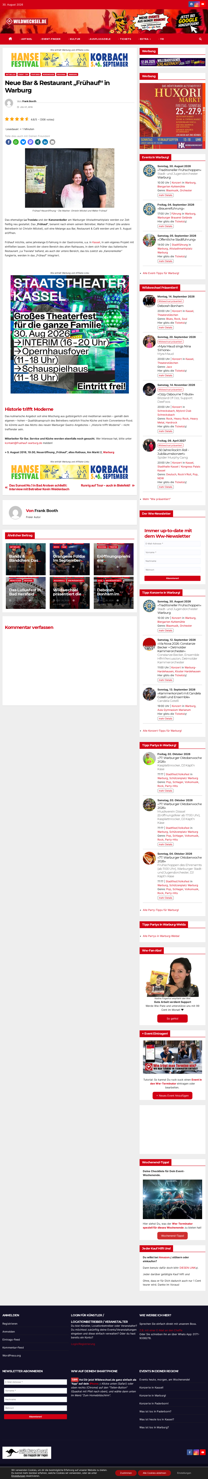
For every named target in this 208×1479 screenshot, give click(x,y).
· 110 (161, 39)
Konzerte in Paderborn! (153, 1403)
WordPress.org (11, 1355)
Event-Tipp (23, 74)
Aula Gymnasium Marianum (174, 709)
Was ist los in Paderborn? (155, 1411)
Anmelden (8, 1331)
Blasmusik (172, 190)
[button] (200, 39)
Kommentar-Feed (13, 1347)
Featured (35, 74)
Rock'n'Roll (59, 592)
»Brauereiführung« (170, 208)
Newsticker (15, 592)
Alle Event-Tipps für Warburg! (161, 273)
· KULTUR (74, 39)
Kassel (96, 242)
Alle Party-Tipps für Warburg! (161, 910)
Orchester (186, 190)
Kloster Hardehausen (188, 671)
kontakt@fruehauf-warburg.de (23, 454)
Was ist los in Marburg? (154, 1427)
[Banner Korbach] (70, 59)
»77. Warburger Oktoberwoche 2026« (179, 763)
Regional (61, 74)
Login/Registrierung (83, 1344)
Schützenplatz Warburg (183, 778)
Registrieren (9, 1323)
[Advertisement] (69, 757)
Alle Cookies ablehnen (154, 1473)
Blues (169, 318)
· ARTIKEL (25, 39)
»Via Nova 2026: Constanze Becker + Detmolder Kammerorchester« (178, 653)
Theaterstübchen (167, 314)
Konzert (176, 182)
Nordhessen (48, 74)
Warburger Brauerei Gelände (174, 217)
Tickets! (179, 221)
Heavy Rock (181, 418)
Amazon (164, 1257)
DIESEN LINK (187, 1267)
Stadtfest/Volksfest (177, 774)
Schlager (178, 782)
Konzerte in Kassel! (151, 1387)
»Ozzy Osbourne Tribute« (175, 398)
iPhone (94, 1383)
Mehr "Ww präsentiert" (157, 499)
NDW (160, 478)
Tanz (64, 558)
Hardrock (171, 422)
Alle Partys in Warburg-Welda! (161, 936)
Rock (56, 558)
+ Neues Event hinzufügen (172, 1095)
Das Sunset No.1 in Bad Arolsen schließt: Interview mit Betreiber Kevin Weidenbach (39, 499)
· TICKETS (124, 39)
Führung (176, 213)
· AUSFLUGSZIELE (99, 39)
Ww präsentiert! (76, 592)
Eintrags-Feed (11, 1339)
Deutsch (171, 474)
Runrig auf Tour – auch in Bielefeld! (105, 497)
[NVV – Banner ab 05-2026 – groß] (70, 339)
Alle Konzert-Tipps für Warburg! (162, 730)
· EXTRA (143, 39)
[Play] (172, 1057)
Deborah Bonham (170, 306)
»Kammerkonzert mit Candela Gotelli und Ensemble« (179, 697)
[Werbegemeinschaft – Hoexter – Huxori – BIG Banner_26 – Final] (172, 115)
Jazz (169, 366)
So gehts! (172, 1018)
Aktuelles (10, 74)
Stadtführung (180, 244)
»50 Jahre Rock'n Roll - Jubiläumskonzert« (173, 453)
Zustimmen (126, 1473)
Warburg (73, 74)
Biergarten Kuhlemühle (171, 186)
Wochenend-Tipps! (172, 1235)
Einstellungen (18, 1475)
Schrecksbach (166, 410)
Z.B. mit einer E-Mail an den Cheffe (160, 1330)
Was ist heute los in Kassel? (156, 1419)
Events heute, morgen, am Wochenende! (164, 1379)
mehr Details (165, 195)
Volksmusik (191, 782)
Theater (113, 558)
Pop (195, 474)
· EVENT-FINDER (50, 39)
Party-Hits (171, 786)
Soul (100, 592)
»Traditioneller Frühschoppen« (179, 172)
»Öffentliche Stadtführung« (176, 239)
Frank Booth (29, 101)
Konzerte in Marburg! (152, 1395)
